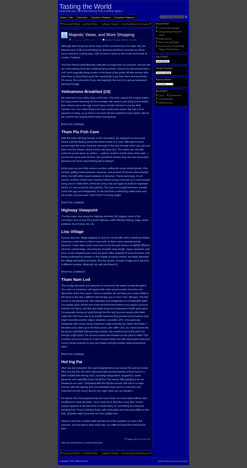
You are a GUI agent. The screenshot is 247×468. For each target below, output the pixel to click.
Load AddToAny (163, 61)
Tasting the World (85, 6)
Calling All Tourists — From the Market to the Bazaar (125, 24)
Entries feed (175, 95)
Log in (161, 95)
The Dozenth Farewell (169, 28)
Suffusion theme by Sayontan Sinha (173, 461)
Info (71, 17)
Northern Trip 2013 (128, 40)
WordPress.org (165, 103)
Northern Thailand (101, 17)
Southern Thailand (124, 17)
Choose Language (163, 73)
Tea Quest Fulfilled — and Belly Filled (80, 24)
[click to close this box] (186, 23)
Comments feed (166, 99)
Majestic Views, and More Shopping (101, 34)
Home (63, 17)
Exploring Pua (165, 39)
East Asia (82, 17)
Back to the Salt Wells (169, 42)
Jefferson (89, 40)
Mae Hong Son (144, 439)
